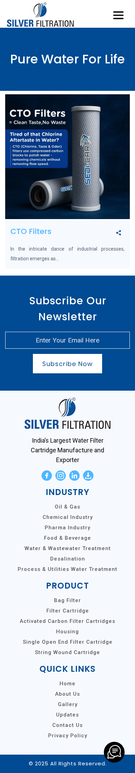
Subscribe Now (67, 363)
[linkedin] (74, 475)
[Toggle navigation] (118, 15)
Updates (67, 715)
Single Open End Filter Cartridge (67, 642)
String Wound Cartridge (67, 652)
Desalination (67, 559)
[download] (88, 475)
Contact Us (67, 725)
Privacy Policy (67, 735)
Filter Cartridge (67, 611)
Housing (67, 631)
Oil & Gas (67, 507)
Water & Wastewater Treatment (68, 548)
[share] (118, 233)
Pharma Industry (67, 527)
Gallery (68, 704)
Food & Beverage (67, 538)
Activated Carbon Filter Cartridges (67, 621)
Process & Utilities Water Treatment (67, 569)
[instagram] (60, 475)
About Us (67, 694)
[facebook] (47, 475)
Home (67, 683)
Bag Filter (67, 600)
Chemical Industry (68, 517)
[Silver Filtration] (114, 752)
